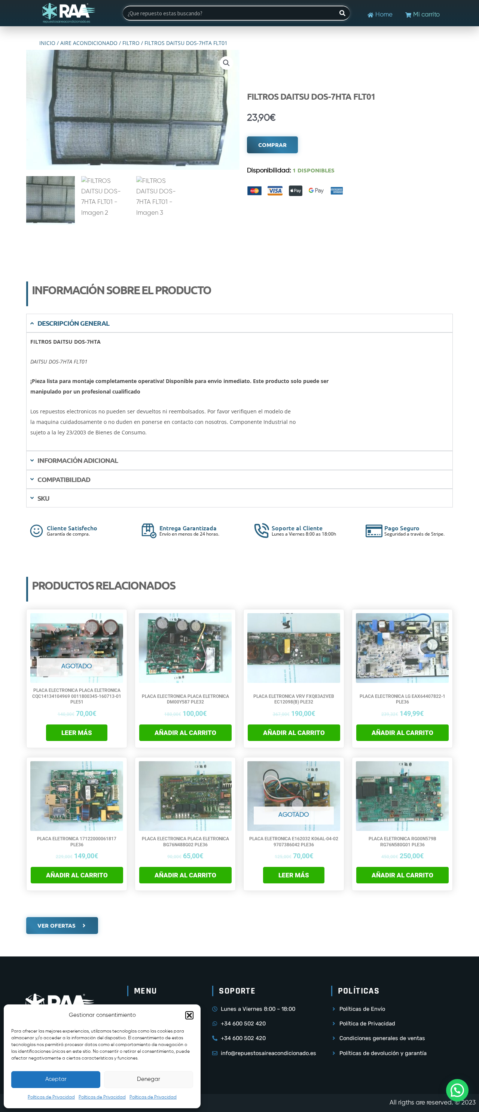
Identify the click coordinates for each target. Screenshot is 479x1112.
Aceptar (56, 1079)
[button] (189, 1015)
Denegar (148, 1079)
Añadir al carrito (185, 732)
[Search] (342, 13)
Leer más (76, 732)
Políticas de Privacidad (51, 1097)
